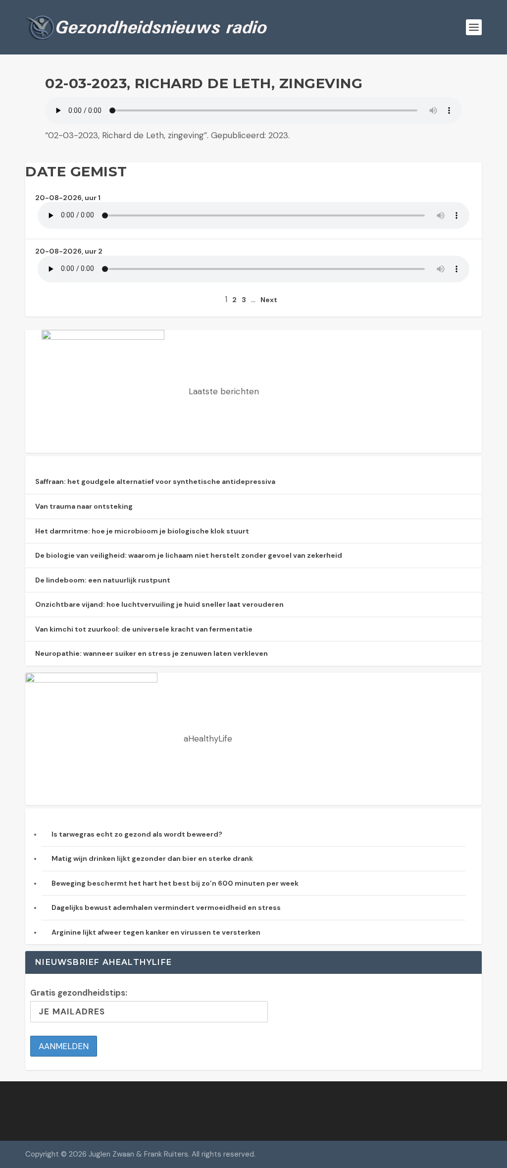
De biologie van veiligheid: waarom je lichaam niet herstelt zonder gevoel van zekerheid (188, 555)
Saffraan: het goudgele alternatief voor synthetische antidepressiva (155, 481)
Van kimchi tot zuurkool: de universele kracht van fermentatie (144, 629)
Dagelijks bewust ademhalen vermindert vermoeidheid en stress (166, 907)
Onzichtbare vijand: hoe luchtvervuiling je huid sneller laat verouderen (159, 604)
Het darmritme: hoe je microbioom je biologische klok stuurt (142, 531)
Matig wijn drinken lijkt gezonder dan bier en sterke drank (152, 858)
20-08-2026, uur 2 (68, 251)
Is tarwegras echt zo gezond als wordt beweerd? (136, 834)
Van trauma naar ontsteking (84, 506)
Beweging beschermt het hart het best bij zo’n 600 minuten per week (175, 883)
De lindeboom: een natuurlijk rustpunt (102, 580)
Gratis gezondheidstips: (78, 992)
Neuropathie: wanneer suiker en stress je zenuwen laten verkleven (151, 653)
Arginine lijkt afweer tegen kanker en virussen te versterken (155, 932)
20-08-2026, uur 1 (68, 197)
